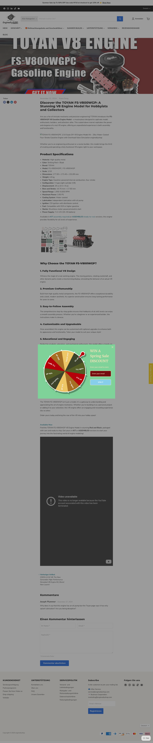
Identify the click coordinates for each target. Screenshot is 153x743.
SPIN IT (100, 382)
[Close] (112, 347)
